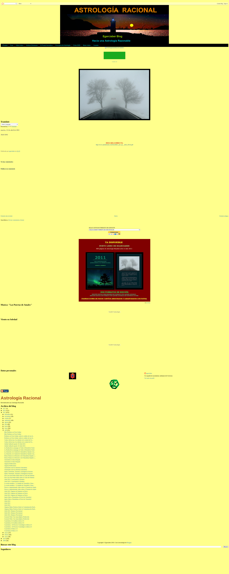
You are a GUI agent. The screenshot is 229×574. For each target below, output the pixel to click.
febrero (7, 534)
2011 (4, 412)
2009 (4, 540)
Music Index (87, 45)
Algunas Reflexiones (10, 463)
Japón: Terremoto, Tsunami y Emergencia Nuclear (18, 471)
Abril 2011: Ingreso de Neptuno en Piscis (16, 491)
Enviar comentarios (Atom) (16, 220)
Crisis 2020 (76, 45)
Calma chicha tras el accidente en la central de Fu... (18, 440)
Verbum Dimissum (32, 45)
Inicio (116, 216)
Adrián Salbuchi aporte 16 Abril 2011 (14, 444)
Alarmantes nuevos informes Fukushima (15, 467)
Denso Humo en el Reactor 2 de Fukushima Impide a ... (20, 456)
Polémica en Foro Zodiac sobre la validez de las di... (19, 436)
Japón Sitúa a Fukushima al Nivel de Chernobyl (17, 497)
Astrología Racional (21, 398)
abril (6, 430)
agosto (7, 422)
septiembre (8, 420)
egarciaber (149, 373)
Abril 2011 (7, 501)
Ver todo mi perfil (149, 378)
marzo (6, 532)
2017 (4, 408)
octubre (7, 418)
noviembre (8, 416)
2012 (4, 410)
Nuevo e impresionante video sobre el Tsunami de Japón (20, 487)
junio (6, 426)
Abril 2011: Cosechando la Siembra (14, 479)
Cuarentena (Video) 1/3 (11, 529)
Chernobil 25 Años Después (12, 460)
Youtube (96, 45)
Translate (14, 126)
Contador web (114, 61)
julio (6, 424)
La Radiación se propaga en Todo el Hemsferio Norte (19, 448)
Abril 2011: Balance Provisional (13, 511)
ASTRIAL (148, 302)
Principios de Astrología (62, 45)
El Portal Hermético (46, 45)
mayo (6, 428)
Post (11, 45)
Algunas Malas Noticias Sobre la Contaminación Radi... (20, 507)
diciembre (7, 414)
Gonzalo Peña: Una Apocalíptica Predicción (16, 517)
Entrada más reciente (6, 216)
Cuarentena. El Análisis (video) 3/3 (14, 521)
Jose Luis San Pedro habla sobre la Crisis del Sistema (19, 475)
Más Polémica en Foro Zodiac (12, 432)
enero (6, 536)
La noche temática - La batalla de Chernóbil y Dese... (19, 483)
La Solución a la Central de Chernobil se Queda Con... (19, 452)
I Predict (5, 45)
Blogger (129, 542)
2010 (4, 538)
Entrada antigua (223, 216)
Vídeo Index (19, 45)
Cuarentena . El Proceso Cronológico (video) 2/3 (18, 525)
